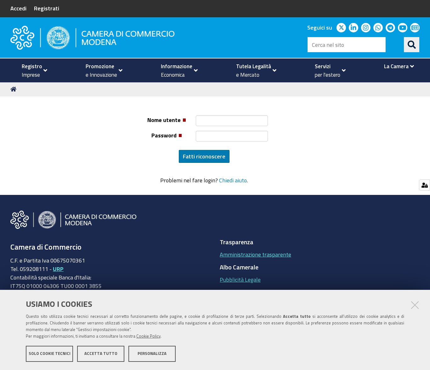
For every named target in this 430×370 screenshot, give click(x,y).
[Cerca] (412, 44)
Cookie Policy (148, 336)
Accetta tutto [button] (100, 353)
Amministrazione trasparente (255, 254)
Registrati (46, 8)
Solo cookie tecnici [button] (50, 353)
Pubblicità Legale (240, 279)
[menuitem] (31, 70)
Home (14, 89)
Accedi (18, 8)
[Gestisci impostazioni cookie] (424, 185)
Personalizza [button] (152, 353)
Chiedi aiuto (233, 180)
